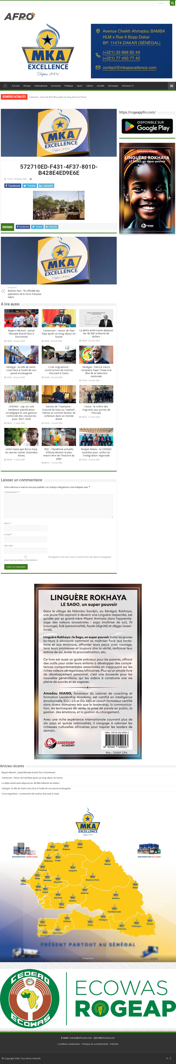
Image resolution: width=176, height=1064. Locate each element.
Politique (68, 86)
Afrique (27, 86)
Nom (7, 523)
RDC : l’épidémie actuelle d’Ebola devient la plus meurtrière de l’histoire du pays (58, 454)
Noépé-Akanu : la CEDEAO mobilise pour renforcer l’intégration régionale (96, 452)
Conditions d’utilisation (69, 1044)
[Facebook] (170, 1058)
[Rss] (167, 1058)
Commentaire (11, 492)
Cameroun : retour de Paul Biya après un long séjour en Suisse (59, 333)
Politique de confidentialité (95, 1044)
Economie (56, 86)
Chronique (113, 86)
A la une (16, 86)
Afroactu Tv (128, 86)
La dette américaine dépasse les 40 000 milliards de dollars (56, 97)
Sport (79, 86)
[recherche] (172, 3)
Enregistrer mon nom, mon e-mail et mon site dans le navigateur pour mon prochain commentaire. (57, 558)
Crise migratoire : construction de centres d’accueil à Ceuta (59, 370)
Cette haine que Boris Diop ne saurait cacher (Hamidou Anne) (21, 452)
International (41, 86)
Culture (89, 86)
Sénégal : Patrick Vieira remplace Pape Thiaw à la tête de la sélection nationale (96, 372)
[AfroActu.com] (19, 16)
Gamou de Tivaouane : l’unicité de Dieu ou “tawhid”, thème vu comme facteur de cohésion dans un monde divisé (59, 413)
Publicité (114, 1044)
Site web (8, 545)
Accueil (5, 85)
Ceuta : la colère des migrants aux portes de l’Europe (96, 409)
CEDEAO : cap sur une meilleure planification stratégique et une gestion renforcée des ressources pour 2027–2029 (21, 413)
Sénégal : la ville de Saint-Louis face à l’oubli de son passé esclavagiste (21, 370)
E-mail (8, 534)
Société (100, 86)
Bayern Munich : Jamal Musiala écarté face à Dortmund (21, 333)
